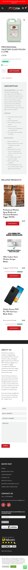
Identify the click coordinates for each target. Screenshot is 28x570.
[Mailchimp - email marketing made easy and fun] (9, 527)
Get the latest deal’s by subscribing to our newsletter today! (13, 512)
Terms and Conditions (9, 487)
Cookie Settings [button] (6, 566)
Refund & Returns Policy (10, 484)
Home (3, 468)
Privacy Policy (6, 481)
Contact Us (5, 478)
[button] (24, 20)
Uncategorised (9, 78)
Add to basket (14, 71)
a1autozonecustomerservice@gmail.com (15, 500)
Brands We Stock (7, 471)
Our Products (6, 475)
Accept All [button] (13, 566)
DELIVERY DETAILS (6, 551)
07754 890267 (9, 497)
